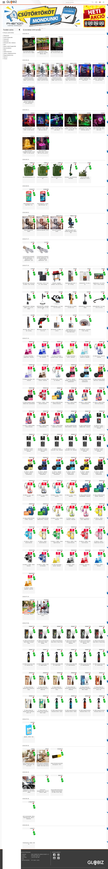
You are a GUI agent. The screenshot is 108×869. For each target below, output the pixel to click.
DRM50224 (31, 434)
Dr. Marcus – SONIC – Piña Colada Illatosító (70, 542)
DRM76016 (88, 457)
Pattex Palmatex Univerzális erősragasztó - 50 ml (57, 764)
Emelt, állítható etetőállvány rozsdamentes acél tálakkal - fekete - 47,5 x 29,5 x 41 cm (43, 764)
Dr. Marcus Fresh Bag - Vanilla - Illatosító (57, 565)
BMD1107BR (45, 215)
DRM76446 (88, 480)
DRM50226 (60, 434)
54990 (32, 775)
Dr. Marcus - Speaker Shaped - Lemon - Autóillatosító (84, 473)
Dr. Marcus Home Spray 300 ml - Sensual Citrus (29, 664)
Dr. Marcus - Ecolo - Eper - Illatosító (28, 495)
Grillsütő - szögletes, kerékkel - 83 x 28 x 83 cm (56, 283)
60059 (46, 749)
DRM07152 (60, 341)
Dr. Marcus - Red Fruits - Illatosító (85, 565)
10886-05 (32, 162)
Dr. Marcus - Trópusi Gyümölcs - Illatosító (28, 588)
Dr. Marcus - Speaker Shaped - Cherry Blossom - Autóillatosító (70, 380)
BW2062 (60, 775)
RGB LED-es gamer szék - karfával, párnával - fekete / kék (71, 231)
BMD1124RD (31, 86)
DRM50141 (74, 696)
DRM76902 (88, 550)
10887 (75, 162)
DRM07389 (31, 364)
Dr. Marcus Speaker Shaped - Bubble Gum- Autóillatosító (29, 403)
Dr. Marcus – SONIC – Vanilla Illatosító (42, 542)
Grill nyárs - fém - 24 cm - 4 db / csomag (28, 330)
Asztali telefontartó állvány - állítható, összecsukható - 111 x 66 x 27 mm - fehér (57, 791)
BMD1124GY (101, 63)
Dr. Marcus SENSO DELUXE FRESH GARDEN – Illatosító (70, 426)
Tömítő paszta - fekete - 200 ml (29, 843)
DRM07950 (102, 388)
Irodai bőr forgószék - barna (43, 230)
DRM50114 (88, 673)
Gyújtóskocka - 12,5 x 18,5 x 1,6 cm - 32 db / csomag (99, 283)
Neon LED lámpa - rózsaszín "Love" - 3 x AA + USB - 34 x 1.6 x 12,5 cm (42, 152)
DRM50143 (102, 696)
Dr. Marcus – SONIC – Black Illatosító (29, 565)
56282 (103, 268)
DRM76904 (31, 573)
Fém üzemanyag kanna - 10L (42, 177)
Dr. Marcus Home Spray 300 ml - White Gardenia (71, 664)
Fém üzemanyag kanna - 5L (29, 177)
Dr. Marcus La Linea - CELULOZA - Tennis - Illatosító (28, 450)
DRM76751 (88, 504)
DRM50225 (45, 434)
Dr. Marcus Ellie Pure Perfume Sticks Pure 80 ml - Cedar (28, 688)
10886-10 (46, 162)
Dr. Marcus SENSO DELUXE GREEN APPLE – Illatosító (42, 519)
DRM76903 (102, 550)
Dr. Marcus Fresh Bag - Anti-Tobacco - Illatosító (43, 380)
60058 (32, 749)
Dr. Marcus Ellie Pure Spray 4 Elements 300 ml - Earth (56, 711)
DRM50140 (60, 696)
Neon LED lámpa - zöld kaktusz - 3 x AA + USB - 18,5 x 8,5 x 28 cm (57, 128)
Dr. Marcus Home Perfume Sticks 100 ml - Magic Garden (42, 642)
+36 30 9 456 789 (35, 857)
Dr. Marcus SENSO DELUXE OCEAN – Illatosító (99, 495)
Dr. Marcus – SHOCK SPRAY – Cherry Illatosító (29, 426)
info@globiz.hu (35, 855)
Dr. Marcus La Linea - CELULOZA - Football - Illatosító (43, 450)
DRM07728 (88, 626)
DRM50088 (60, 673)
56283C (32, 292)
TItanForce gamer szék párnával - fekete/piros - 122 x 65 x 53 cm (29, 102)
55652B (61, 37)
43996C (61, 113)
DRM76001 (31, 457)
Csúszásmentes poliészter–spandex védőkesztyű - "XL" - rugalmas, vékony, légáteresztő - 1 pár (43, 258)
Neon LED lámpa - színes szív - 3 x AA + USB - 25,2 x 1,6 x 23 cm (98, 128)
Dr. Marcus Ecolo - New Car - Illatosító (99, 356)
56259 (61, 268)
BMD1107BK (31, 215)
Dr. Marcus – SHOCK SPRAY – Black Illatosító (71, 403)
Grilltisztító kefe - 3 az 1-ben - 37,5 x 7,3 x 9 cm (99, 307)
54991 (46, 775)
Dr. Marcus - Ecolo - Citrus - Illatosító (71, 495)
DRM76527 (45, 504)
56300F (75, 315)
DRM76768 (31, 550)
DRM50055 (45, 673)
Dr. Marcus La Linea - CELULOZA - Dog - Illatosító (57, 449)
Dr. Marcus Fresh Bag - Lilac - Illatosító (29, 380)
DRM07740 (88, 649)
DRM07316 (88, 341)
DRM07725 (45, 626)
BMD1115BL (73, 215)
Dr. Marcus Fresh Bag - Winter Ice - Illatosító (85, 356)
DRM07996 (74, 411)
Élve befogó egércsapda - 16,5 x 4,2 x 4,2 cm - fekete (28, 52)
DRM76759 (31, 527)
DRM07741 (102, 649)
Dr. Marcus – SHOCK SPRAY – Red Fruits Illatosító (99, 403)
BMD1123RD (73, 63)
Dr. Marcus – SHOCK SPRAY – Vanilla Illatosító (85, 403)
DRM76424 (45, 480)
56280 (75, 268)
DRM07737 (45, 649)
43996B (46, 113)
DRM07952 (45, 411)
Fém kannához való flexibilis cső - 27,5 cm (84, 177)
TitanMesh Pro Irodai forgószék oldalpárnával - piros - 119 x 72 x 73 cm (70, 79)
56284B (61, 292)
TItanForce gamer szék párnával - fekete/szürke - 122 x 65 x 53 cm (98, 79)
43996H (46, 136)
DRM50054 (31, 673)
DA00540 (32, 600)
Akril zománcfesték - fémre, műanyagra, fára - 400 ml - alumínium (28, 817)
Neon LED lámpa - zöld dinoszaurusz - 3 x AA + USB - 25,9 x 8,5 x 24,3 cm (85, 128)
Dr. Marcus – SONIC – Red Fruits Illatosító (84, 542)
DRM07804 (88, 364)
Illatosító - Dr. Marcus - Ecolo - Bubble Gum (85, 519)
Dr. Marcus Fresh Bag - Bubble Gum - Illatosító (29, 356)
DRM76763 (88, 527)
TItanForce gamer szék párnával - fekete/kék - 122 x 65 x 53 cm (85, 79)
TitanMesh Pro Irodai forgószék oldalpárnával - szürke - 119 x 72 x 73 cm (56, 79)
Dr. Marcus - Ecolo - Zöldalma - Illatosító (70, 519)
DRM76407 (102, 457)
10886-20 (60, 162)
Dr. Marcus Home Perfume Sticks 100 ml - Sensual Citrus (28, 642)
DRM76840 (45, 550)
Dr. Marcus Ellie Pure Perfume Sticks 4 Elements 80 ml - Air (28, 711)
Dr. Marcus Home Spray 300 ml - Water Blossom (85, 664)
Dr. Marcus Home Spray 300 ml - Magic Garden (43, 664)
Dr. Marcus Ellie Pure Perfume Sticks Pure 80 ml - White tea (70, 688)
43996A (32, 113)
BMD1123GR (45, 63)
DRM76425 (60, 480)
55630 (32, 37)
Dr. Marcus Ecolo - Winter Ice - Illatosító (56, 380)
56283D (46, 292)
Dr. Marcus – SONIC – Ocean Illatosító (28, 542)
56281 (89, 268)
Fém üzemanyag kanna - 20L (56, 177)
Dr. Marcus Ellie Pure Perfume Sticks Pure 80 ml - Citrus (56, 688)
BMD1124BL (87, 63)
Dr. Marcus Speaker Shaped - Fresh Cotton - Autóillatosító (85, 380)
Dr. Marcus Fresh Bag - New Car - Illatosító (43, 356)
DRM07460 (60, 364)
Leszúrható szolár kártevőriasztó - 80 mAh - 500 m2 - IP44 (42, 52)
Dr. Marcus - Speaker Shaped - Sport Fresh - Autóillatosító (56, 473)
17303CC (32, 828)
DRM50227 (74, 434)
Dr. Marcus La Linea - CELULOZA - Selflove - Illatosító (99, 427)
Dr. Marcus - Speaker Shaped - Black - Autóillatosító (98, 473)
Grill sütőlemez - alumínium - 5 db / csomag (85, 330)
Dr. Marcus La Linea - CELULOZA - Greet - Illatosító (84, 450)
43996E (89, 113)
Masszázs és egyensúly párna (43, 615)
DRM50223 (102, 411)
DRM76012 (60, 457)
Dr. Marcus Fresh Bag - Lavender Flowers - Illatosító (57, 356)
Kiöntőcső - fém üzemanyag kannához (71, 177)
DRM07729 (102, 626)
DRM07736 (31, 649)
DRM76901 (74, 550)
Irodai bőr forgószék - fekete (28, 230)
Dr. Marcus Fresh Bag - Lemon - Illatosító (71, 356)
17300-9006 (31, 802)
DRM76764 (102, 527)
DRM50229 (102, 434)
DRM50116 (31, 696)
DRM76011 (45, 457)
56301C (89, 315)
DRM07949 (88, 388)
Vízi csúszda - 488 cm (28, 614)
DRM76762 (74, 527)
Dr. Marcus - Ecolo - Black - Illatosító (42, 495)
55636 (46, 37)
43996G (32, 136)
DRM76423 (31, 480)
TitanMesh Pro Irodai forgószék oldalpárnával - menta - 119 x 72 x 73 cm (42, 79)
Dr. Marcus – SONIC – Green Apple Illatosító (57, 542)
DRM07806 (31, 388)
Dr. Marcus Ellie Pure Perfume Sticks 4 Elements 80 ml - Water (84, 688)
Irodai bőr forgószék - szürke (56, 230)
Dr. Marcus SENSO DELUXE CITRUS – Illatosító (28, 519)
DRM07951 (31, 411)
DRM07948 (74, 388)
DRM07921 (60, 388)
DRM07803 (74, 364)
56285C (103, 292)
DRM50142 (88, 696)
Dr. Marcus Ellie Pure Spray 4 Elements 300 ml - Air (99, 711)
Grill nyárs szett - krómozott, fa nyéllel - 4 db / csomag (29, 283)
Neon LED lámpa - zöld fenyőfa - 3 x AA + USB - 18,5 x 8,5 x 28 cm (71, 128)
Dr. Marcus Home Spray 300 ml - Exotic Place (57, 664)
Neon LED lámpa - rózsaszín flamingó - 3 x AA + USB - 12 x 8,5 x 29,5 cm (29, 128)
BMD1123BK (31, 63)
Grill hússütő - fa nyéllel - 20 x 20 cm (57, 330)
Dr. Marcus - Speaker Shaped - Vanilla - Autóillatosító (28, 473)
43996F (103, 113)
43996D (75, 113)
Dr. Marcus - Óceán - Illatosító (98, 565)
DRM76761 (60, 527)
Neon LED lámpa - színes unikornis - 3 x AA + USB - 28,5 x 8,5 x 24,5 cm (42, 128)
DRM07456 (45, 364)
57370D (32, 722)
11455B (32, 268)
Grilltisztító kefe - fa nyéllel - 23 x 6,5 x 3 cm (71, 307)
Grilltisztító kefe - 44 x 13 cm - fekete (85, 307)
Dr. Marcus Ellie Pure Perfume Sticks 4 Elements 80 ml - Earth (42, 711)
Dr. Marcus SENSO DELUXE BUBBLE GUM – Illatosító (85, 426)
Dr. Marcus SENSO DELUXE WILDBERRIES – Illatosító (85, 495)
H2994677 (31, 189)
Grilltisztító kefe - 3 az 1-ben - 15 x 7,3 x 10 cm (57, 307)
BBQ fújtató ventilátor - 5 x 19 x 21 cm (42, 330)
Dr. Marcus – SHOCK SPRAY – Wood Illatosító (43, 426)
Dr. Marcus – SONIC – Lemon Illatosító (98, 519)
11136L (32, 242)
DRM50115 (102, 673)
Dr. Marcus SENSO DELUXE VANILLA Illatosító (56, 403)
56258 (46, 268)
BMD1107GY (59, 215)
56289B (32, 315)
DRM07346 (102, 341)
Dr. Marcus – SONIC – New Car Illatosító (42, 565)
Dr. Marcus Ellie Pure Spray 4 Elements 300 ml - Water (70, 711)
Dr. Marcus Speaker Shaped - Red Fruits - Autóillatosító (99, 380)
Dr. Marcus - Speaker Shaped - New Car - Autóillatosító (42, 473)
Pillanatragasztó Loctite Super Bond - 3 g (29, 204)
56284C (75, 292)
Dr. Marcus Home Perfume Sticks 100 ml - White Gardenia (70, 642)
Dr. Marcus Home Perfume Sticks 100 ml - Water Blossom (84, 642)
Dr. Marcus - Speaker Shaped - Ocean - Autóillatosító (70, 473)
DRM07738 (60, 649)
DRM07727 (74, 626)
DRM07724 (31, 626)
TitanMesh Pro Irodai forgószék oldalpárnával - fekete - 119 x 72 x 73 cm (28, 79)
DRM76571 (60, 504)
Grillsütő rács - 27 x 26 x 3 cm (84, 283)
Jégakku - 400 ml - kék (28, 736)
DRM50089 (74, 673)
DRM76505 (31, 504)
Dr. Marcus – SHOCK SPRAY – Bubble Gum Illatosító (57, 426)
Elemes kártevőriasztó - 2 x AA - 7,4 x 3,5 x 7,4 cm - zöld (57, 52)
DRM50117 (45, 696)
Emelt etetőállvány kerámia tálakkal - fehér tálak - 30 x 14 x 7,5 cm (29, 764)
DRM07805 (102, 364)
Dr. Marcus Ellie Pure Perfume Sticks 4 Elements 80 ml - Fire (98, 688)
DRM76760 (45, 527)
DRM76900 (60, 550)
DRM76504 (102, 480)
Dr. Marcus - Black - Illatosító (71, 565)
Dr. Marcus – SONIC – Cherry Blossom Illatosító (43, 403)
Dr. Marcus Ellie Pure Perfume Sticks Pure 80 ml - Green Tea (42, 688)
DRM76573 (74, 504)
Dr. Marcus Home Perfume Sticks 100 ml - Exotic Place (57, 641)
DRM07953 (60, 411)
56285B (89, 292)
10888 (89, 162)
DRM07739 (74, 649)
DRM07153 (74, 341)
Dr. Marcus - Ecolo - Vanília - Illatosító (57, 519)
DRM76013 (74, 457)
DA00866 (46, 600)
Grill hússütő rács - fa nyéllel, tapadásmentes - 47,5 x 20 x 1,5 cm (71, 331)
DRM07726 (60, 626)
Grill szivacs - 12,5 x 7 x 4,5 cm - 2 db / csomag (42, 283)
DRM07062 (45, 341)
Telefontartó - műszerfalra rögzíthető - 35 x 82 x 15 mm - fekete (29, 791)
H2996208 (45, 189)
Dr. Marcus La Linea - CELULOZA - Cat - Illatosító (70, 449)
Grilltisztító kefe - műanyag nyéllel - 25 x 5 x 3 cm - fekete (28, 307)
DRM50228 (88, 434)
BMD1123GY (59, 63)
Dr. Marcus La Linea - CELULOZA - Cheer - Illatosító (98, 450)
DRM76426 (74, 480)
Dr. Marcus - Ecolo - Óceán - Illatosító (57, 495)
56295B (46, 315)
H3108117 (60, 749)
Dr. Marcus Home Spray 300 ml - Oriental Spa (99, 664)
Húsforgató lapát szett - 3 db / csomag (70, 283)
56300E (61, 315)
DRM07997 (88, 411)
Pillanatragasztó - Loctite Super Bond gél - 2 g (42, 204)
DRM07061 (31, 341)
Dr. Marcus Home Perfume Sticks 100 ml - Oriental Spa (99, 641)
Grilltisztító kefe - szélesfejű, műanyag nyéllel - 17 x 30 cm (43, 307)
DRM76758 (102, 504)
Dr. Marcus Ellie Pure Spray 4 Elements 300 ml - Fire (85, 711)
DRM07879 (45, 388)
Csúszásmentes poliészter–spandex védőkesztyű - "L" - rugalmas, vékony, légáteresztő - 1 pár (29, 258)
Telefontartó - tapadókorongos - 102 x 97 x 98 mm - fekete (42, 791)
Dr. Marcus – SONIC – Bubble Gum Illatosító (98, 542)
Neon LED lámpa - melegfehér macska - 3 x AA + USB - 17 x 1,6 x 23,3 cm (29, 152)
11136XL (46, 242)
